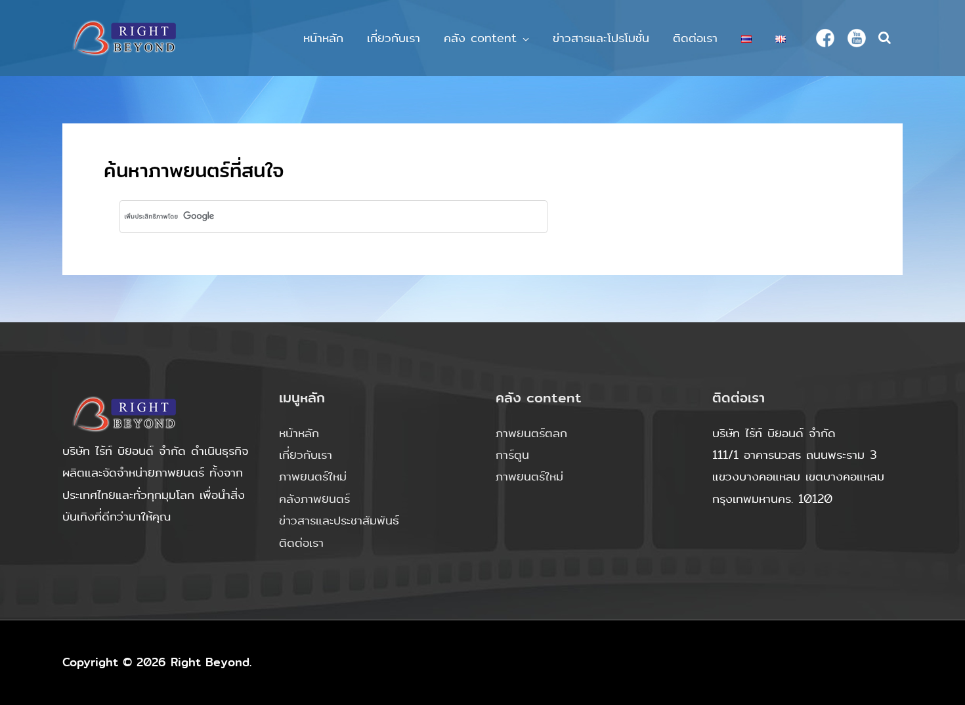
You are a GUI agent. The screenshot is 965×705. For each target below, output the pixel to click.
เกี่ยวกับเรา (393, 38)
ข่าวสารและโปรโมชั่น (601, 38)
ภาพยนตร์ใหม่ (313, 476)
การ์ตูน (512, 454)
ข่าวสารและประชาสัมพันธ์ (339, 520)
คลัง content (480, 38)
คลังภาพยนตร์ (314, 498)
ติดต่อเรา (695, 38)
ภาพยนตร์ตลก (531, 433)
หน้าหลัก (323, 38)
